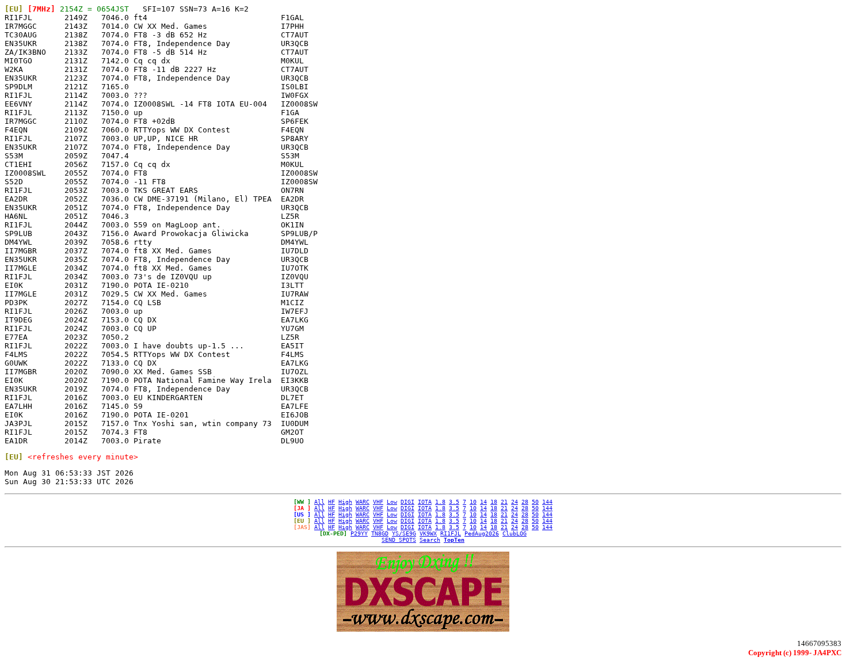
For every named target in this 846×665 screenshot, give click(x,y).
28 (524, 502)
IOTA (425, 502)
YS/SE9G (404, 533)
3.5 (454, 502)
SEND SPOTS (399, 540)
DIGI (407, 502)
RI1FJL (450, 533)
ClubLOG (514, 533)
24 (514, 502)
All (319, 502)
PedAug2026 (481, 533)
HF (331, 502)
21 (504, 502)
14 (483, 502)
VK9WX (428, 533)
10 (473, 502)
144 (547, 502)
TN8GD (379, 533)
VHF (378, 502)
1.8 (440, 502)
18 (493, 502)
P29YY (359, 533)
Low (392, 502)
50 (535, 502)
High (345, 502)
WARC (362, 502)
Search (430, 540)
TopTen (454, 540)
